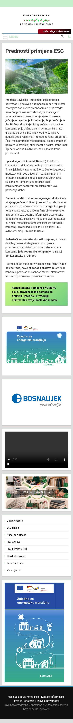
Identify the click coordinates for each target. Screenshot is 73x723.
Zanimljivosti (14, 570)
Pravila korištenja (24, 700)
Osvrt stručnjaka (16, 556)
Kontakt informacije (52, 696)
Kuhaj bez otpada (16, 534)
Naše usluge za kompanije (23, 696)
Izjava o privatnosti (47, 700)
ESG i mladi (13, 527)
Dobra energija (15, 520)
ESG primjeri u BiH (17, 548)
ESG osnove (14, 541)
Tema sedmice (15, 563)
